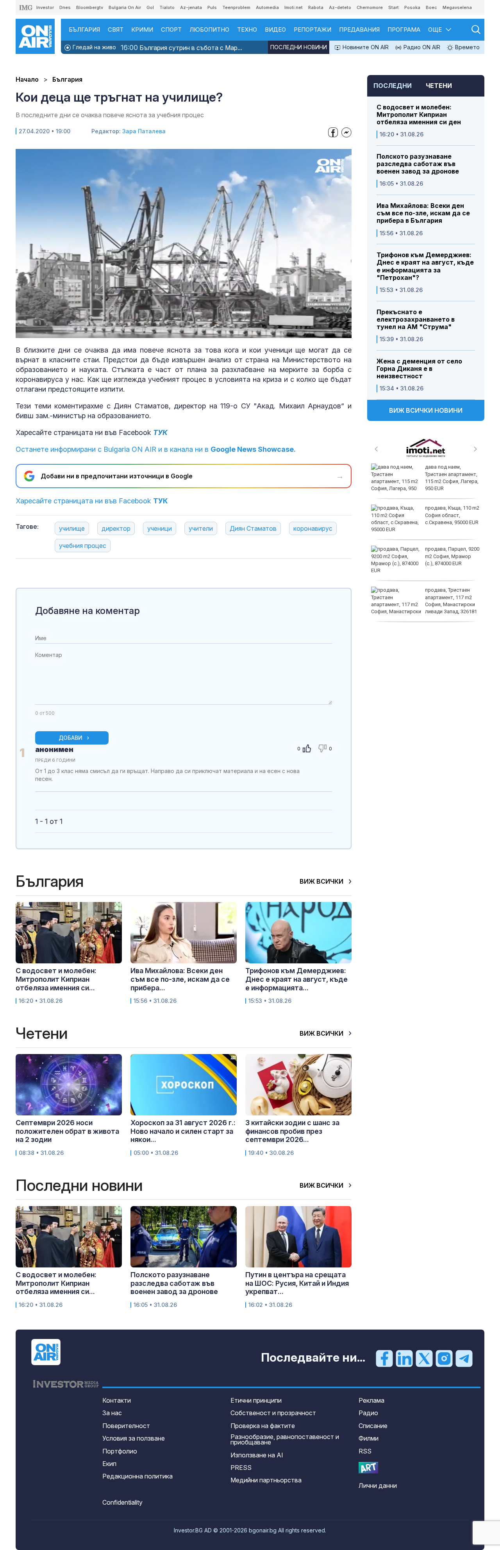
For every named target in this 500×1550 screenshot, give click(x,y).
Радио (368, 1413)
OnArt (368, 1467)
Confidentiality (122, 1502)
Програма (404, 29)
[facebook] (384, 1358)
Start (393, 7)
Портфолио (119, 1451)
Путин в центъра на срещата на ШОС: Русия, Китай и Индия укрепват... (297, 1283)
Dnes (65, 7)
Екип (109, 1463)
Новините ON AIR (365, 47)
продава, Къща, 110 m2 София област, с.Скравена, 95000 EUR (452, 515)
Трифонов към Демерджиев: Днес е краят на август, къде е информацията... (296, 979)
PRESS (241, 1467)
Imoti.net (293, 7)
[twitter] (424, 1358)
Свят (115, 29)
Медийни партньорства (266, 1480)
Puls (212, 7)
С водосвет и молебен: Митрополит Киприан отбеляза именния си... (56, 979)
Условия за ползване (133, 1438)
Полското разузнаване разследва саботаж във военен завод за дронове (418, 164)
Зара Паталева (144, 131)
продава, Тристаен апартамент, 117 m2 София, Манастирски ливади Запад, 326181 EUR (424, 604)
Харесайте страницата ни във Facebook (92, 501)
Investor (45, 7)
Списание (373, 1425)
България (84, 29)
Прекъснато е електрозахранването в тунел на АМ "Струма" (416, 319)
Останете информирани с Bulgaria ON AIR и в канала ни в (156, 449)
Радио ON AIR (421, 47)
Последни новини (298, 47)
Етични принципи (256, 1400)
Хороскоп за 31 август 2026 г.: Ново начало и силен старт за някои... (183, 1131)
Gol (150, 7)
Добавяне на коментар (87, 610)
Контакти (116, 1400)
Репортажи (312, 29)
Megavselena (457, 7)
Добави (70, 737)
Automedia (267, 7)
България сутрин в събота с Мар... (181, 47)
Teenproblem (236, 7)
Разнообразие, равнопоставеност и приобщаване (284, 1439)
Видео (275, 29)
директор (116, 528)
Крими (142, 29)
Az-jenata (191, 7)
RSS (365, 1451)
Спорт (171, 29)
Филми (369, 1438)
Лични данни (378, 1485)
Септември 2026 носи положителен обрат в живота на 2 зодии (67, 1131)
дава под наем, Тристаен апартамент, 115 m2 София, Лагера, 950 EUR (452, 477)
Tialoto (167, 7)
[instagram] (444, 1358)
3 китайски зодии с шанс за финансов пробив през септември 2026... (292, 1131)
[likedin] (404, 1358)
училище (72, 528)
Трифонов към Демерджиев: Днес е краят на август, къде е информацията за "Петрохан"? (425, 266)
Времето (467, 47)
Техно (247, 29)
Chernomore (370, 7)
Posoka (412, 7)
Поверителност (126, 1425)
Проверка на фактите (262, 1425)
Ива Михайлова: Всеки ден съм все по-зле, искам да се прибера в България (423, 213)
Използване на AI (256, 1455)
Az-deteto (340, 7)
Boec (431, 7)
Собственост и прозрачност (273, 1413)
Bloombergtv (89, 7)
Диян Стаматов (253, 528)
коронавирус (312, 528)
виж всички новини (425, 410)
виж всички (322, 881)
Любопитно (209, 29)
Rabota (315, 7)
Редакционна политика (137, 1476)
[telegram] (464, 1358)
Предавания (359, 29)
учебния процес (82, 545)
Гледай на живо (93, 47)
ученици (159, 528)
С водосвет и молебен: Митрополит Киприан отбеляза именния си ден (419, 115)
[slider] (164, 331)
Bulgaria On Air (125, 7)
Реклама (371, 1400)
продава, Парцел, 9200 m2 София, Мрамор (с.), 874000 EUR (452, 556)
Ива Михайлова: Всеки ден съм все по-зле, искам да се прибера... (180, 979)
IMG (26, 7)
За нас (112, 1413)
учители (201, 528)
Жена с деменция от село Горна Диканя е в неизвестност (419, 369)
